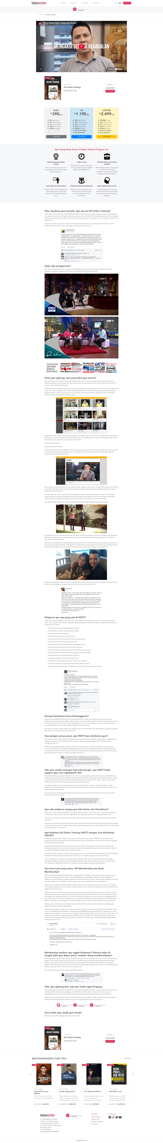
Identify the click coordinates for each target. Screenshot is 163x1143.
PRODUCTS (73, 3)
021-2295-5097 (47, 1129)
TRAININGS (85, 3)
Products (40, 14)
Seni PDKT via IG (115, 1091)
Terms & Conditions (97, 1121)
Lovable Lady (95, 1119)
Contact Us (94, 1124)
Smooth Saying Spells (67, 1091)
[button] (30, 1074)
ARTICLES (96, 3)
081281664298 (54, 1131)
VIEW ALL (127, 1058)
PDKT (75, 90)
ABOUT (63, 3)
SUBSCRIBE (110, 91)
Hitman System (95, 1117)
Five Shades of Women (92, 1091)
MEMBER (127, 3)
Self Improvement (68, 90)
